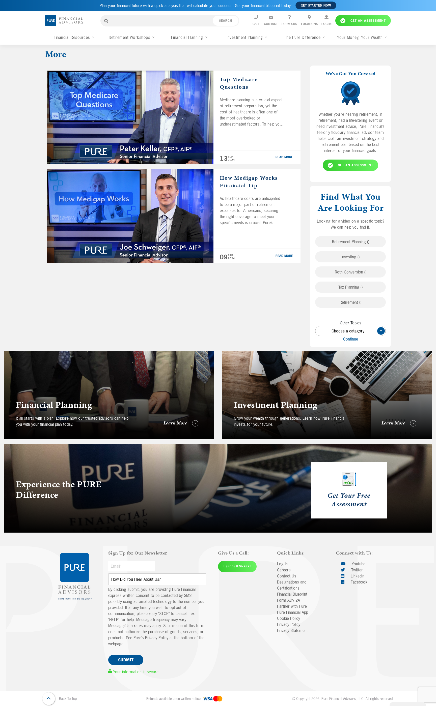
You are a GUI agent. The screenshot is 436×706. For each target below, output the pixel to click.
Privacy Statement (292, 630)
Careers (284, 570)
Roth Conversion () (350, 272)
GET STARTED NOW (316, 6)
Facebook (358, 582)
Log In (282, 564)
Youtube (357, 564)
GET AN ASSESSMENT (355, 165)
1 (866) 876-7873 (237, 566)
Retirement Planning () (350, 241)
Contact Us (286, 576)
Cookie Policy (288, 618)
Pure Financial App (292, 612)
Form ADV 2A (288, 600)
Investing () (350, 257)
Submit (126, 660)
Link (7, 354)
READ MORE (284, 157)
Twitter (356, 570)
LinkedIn (356, 576)
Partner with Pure (292, 606)
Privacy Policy (288, 624)
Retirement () (350, 302)
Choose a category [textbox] (356, 331)
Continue (350, 339)
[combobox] (350, 331)
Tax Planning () (350, 287)
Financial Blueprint (292, 594)
